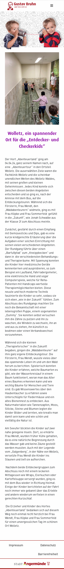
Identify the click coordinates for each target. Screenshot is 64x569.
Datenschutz (48, 545)
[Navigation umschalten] (52, 5)
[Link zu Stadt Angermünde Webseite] (32, 563)
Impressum (16, 545)
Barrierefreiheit (48, 554)
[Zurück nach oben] (58, 542)
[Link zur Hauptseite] (23, 5)
